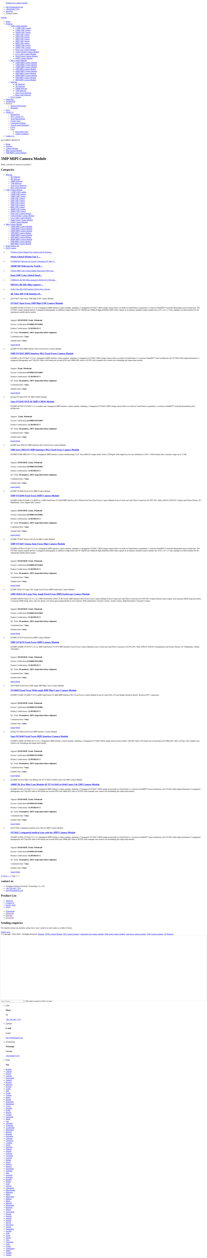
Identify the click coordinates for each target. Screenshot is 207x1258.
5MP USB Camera (22, 41)
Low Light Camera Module (25, 54)
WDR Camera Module (24, 58)
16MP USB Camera (23, 32)
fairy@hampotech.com (14, 7)
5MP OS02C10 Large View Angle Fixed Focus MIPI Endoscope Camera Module (50, 594)
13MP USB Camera (23, 30)
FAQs (13, 127)
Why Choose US (17, 117)
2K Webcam (20, 86)
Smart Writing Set (12, 246)
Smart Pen (10, 99)
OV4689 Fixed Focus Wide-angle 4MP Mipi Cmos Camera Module (43, 690)
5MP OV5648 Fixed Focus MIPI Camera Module (35, 495)
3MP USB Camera (22, 39)
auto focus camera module (136, 934)
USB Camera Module (19, 26)
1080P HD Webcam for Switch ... (27, 266)
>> (10, 876)
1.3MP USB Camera (23, 28)
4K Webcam (20, 84)
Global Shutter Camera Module (27, 52)
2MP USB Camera (22, 37)
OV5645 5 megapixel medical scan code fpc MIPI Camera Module (43, 832)
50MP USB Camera (23, 48)
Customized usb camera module (92, 934)
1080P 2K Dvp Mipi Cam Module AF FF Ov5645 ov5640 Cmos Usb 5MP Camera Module (55, 784)
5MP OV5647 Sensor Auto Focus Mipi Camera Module (38, 544)
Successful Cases (21, 132)
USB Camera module (155, 934)
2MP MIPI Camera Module (25, 73)
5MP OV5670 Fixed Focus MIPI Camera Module (35, 642)
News (8, 110)
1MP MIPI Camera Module (25, 69)
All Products (168, 934)
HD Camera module (71, 934)
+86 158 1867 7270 (13, 888)
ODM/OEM (10, 101)
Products (9, 24)
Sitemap (41, 934)
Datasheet (14, 108)
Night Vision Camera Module (26, 56)
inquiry (13, 345)
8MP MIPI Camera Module (25, 80)
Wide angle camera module (115, 934)
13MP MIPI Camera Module (26, 65)
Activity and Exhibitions (20, 125)
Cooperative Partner (18, 123)
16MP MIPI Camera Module (26, 67)
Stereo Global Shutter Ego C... (25, 256)
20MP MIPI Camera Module (26, 71)
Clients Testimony (22, 134)
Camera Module (12, 148)
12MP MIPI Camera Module (26, 63)
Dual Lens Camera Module (25, 50)
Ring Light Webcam (23, 95)
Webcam (14, 82)
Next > (6, 876)
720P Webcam (20, 91)
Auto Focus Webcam (23, 93)
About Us (9, 112)
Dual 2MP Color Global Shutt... (26, 275)
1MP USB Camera (22, 35)
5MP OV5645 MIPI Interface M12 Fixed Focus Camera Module (42, 353)
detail (18, 345)
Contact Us (10, 136)
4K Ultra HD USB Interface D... (26, 294)
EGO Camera (16, 97)
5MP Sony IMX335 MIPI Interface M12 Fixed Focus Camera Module (45, 449)
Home (8, 22)
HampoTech (15, 114)
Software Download (18, 106)
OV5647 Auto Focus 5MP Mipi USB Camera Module (37, 303)
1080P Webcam (21, 89)
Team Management (18, 119)
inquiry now (5, 932)
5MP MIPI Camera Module (25, 78)
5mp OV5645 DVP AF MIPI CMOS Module (32, 401)
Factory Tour (15, 121)
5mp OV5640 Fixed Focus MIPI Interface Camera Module (39, 736)
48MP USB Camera (23, 45)
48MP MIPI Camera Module (26, 76)
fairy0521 (9, 11)
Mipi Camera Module (19, 60)
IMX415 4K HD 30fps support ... (27, 284)
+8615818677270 (12, 9)
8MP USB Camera (22, 43)
